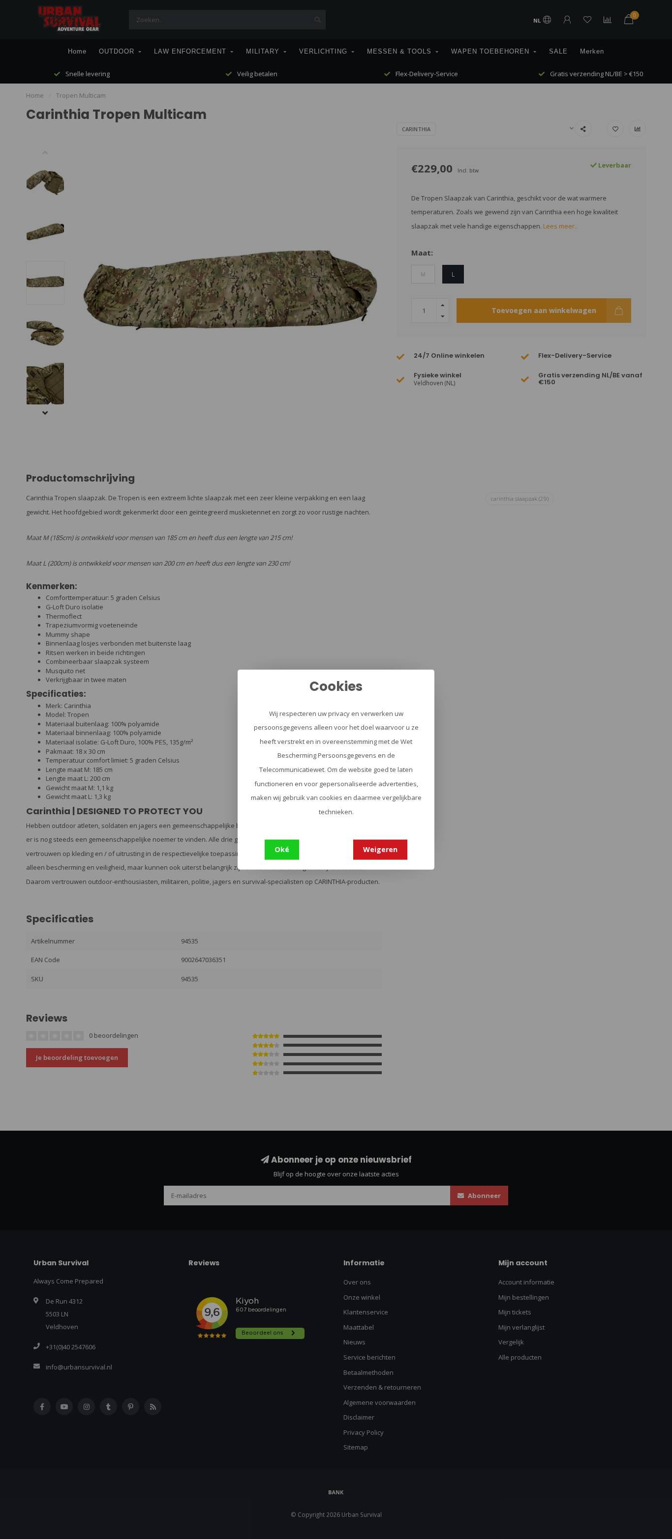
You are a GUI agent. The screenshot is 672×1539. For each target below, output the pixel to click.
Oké (282, 849)
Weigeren (380, 849)
